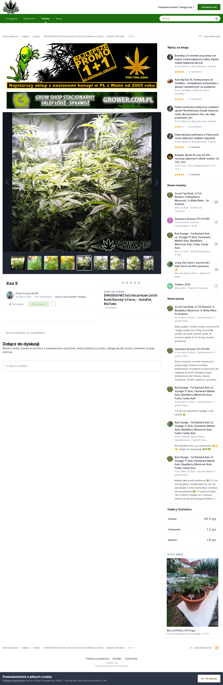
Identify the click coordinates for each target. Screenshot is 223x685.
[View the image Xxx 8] (34, 263)
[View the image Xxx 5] (84, 263)
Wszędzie (203, 18)
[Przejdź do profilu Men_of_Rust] (170, 195)
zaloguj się (113, 348)
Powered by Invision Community (111, 666)
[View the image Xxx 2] (134, 263)
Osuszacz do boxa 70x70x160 (192, 219)
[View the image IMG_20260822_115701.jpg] (192, 592)
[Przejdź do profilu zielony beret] (170, 220)
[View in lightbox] (82, 182)
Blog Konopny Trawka (204, 66)
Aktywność (29, 18)
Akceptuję (210, 678)
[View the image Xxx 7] (51, 263)
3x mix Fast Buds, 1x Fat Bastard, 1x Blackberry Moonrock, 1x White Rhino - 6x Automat (196, 310)
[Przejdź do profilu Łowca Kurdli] (10, 295)
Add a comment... (18, 365)
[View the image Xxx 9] (18, 263)
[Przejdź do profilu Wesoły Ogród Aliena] (170, 264)
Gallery (45, 18)
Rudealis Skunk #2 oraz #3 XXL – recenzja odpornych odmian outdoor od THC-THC (197, 159)
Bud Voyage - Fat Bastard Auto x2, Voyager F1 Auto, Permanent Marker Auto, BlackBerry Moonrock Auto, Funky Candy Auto (192, 240)
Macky (185, 66)
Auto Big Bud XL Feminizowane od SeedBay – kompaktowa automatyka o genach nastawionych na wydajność (196, 83)
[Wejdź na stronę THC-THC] (82, 65)
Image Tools (147, 245)
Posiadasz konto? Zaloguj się (175, 7)
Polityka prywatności (97, 658)
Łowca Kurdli (30, 293)
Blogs (59, 18)
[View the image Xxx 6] (68, 263)
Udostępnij (17, 304)
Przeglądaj (11, 18)
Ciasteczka (131, 658)
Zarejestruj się (209, 7)
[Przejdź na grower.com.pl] (82, 100)
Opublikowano (191, 440)
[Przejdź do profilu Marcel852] (170, 286)
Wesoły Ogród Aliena (186, 273)
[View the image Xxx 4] (101, 263)
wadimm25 (179, 633)
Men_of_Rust (182, 207)
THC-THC (187, 165)
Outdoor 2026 (182, 284)
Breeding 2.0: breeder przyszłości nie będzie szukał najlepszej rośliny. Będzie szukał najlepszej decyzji (197, 59)
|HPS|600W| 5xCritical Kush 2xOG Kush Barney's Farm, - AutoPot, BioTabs (130, 300)
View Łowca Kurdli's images (70, 296)
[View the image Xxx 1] (150, 263)
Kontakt (117, 658)
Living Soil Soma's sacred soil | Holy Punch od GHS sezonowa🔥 (192, 266)
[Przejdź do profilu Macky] (170, 57)
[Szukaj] (216, 18)
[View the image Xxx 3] (117, 263)
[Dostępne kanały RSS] (216, 647)
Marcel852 (180, 288)
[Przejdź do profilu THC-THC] (170, 157)
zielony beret (182, 222)
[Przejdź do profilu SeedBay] (170, 81)
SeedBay (186, 90)
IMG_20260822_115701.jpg (181, 630)
